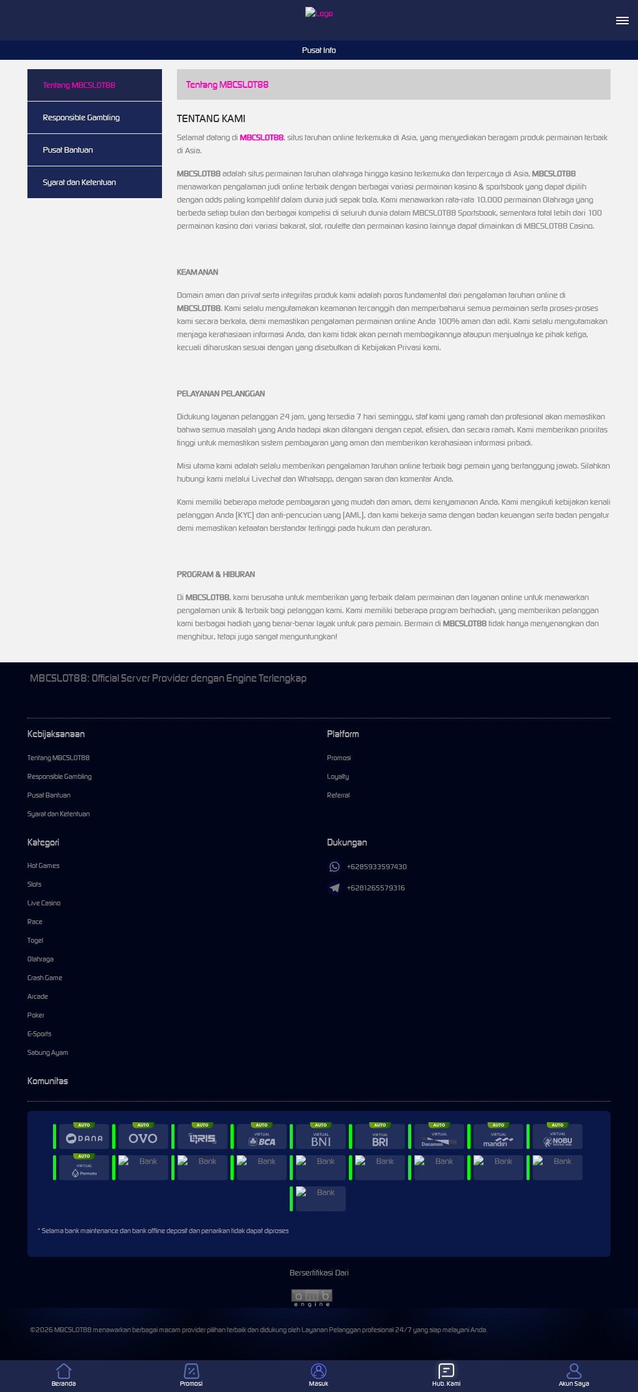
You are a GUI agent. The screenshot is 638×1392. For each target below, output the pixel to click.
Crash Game (44, 977)
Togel (35, 940)
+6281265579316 (376, 888)
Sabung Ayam (48, 1052)
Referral (338, 795)
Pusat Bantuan (68, 150)
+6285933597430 (377, 866)
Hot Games (43, 865)
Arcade (37, 996)
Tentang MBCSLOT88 (79, 85)
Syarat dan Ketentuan (79, 182)
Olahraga (40, 959)
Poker (35, 1015)
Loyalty (338, 776)
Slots (34, 884)
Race (34, 921)
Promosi (339, 757)
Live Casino (43, 903)
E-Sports (39, 1033)
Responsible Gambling (81, 117)
